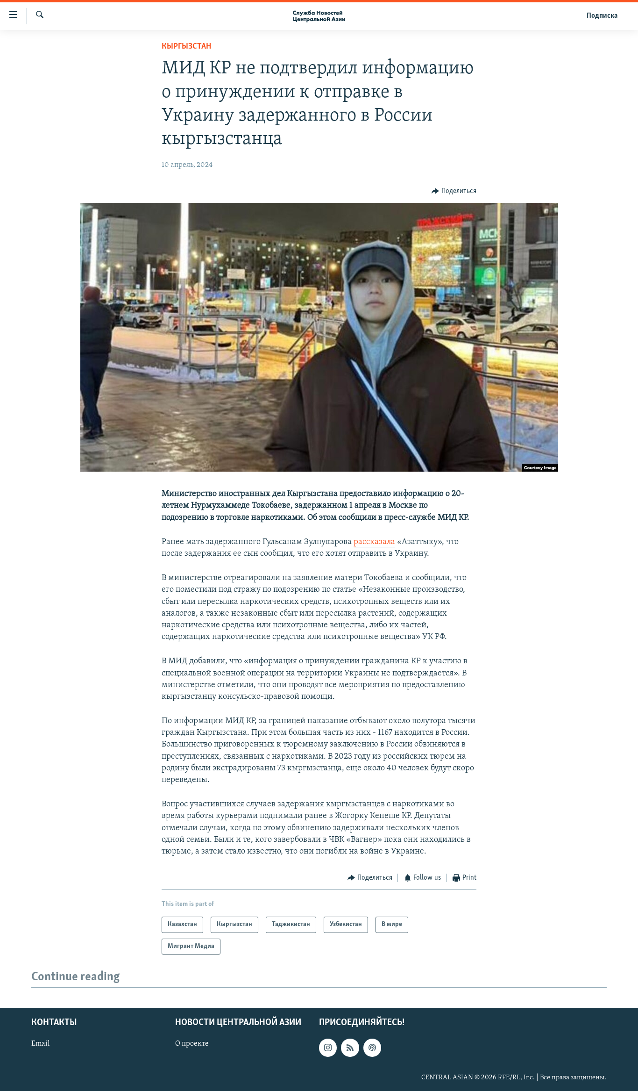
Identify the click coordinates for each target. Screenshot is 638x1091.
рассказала (374, 542)
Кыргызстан (186, 47)
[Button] (454, 191)
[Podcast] (372, 1047)
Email (40, 1044)
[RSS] (350, 1047)
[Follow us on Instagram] (328, 1047)
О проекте (192, 1044)
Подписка (602, 16)
